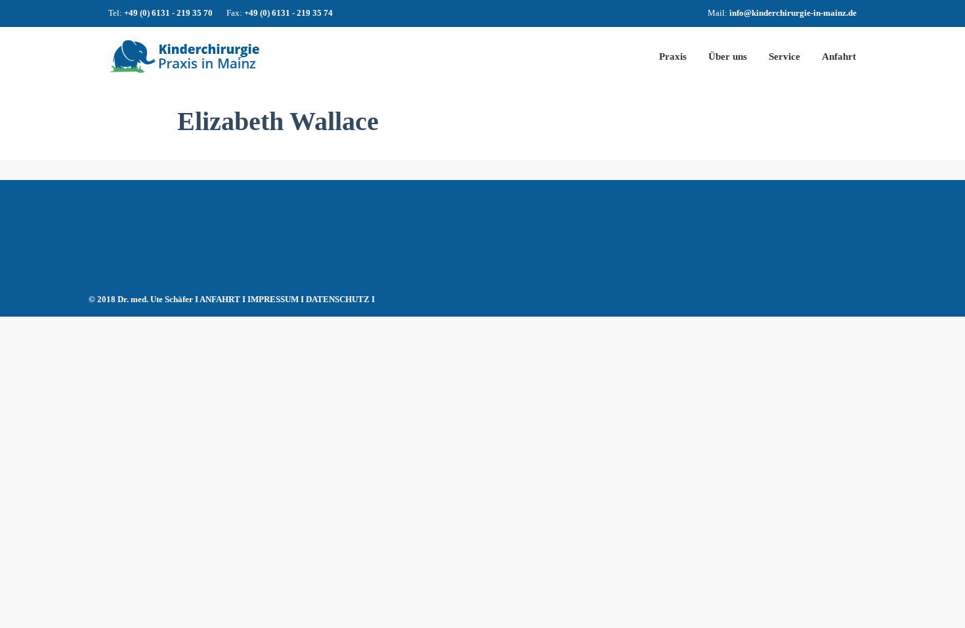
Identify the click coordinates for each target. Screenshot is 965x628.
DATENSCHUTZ (338, 299)
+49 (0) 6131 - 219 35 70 (168, 13)
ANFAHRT (220, 299)
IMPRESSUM (273, 299)
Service (784, 56)
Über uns (727, 56)
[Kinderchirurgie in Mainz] (233, 56)
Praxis (673, 56)
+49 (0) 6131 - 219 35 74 (288, 13)
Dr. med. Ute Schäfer (155, 299)
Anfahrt (839, 56)
